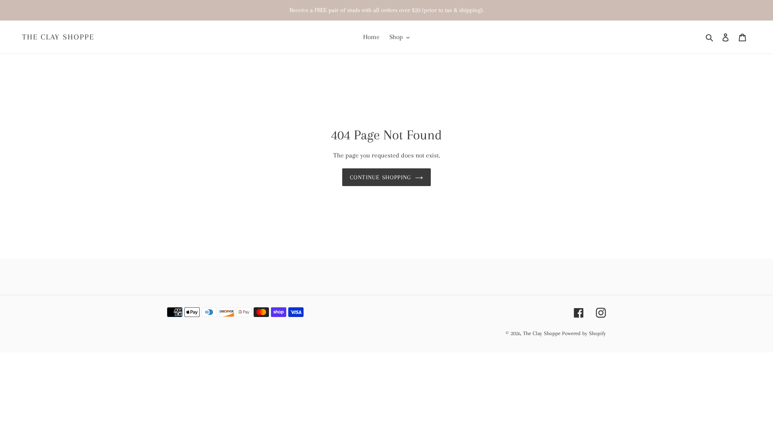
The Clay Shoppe (58, 37)
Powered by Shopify (584, 333)
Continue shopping (380, 177)
